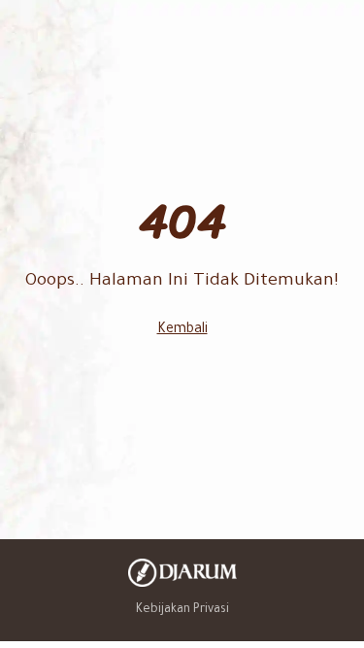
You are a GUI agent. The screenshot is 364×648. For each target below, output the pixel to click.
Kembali (182, 330)
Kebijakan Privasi (182, 610)
